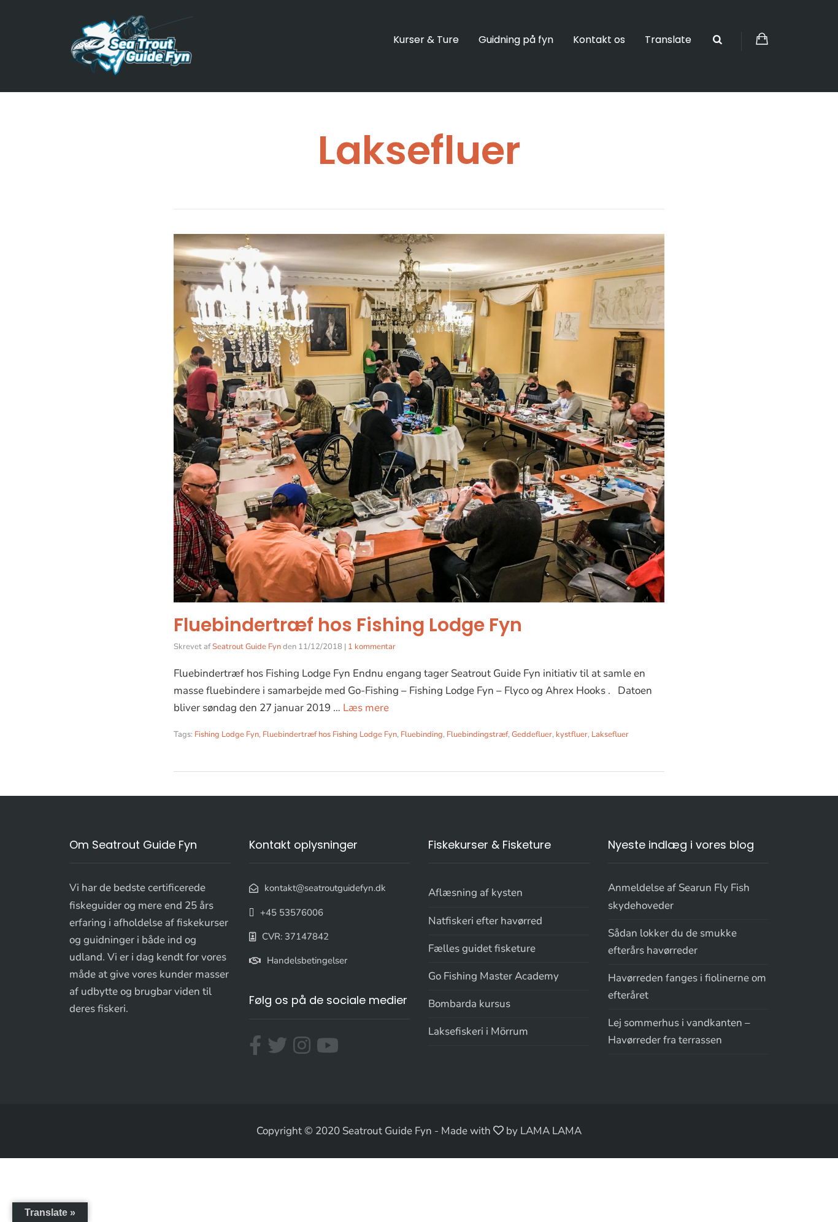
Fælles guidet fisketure (482, 948)
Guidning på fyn (516, 40)
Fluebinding (422, 734)
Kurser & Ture (426, 40)
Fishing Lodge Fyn (226, 734)
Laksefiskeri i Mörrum (478, 1031)
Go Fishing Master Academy (493, 976)
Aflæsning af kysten (475, 892)
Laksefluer (610, 734)
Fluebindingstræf (477, 734)
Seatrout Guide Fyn (246, 646)
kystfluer (572, 734)
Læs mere (366, 708)
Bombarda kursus (469, 1004)
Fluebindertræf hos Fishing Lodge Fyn (348, 625)
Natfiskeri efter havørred (485, 921)
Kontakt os (599, 40)
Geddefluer (532, 734)
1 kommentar (372, 646)
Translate (668, 40)
